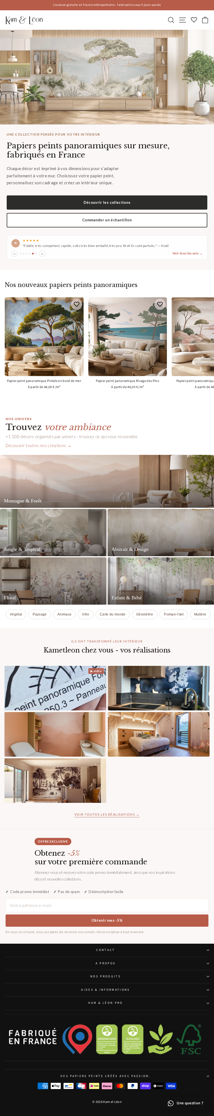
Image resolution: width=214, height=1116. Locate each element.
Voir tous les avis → (187, 253)
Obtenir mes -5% (107, 920)
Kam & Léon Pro (105, 1003)
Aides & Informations (105, 990)
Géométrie (144, 614)
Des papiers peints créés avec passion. (105, 1076)
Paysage (40, 614)
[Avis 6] (36, 253)
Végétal (16, 614)
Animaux (64, 614)
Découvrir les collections (107, 202)
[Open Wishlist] (194, 20)
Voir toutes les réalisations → (107, 814)
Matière (200, 614)
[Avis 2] (24, 253)
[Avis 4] (30, 253)
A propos (106, 963)
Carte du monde (113, 614)
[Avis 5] (33, 253)
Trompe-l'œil (174, 614)
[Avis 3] (27, 253)
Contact (105, 950)
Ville (85, 614)
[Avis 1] (20, 253)
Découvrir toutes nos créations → (38, 445)
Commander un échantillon (107, 220)
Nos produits (105, 976)
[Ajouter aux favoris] (76, 304)
